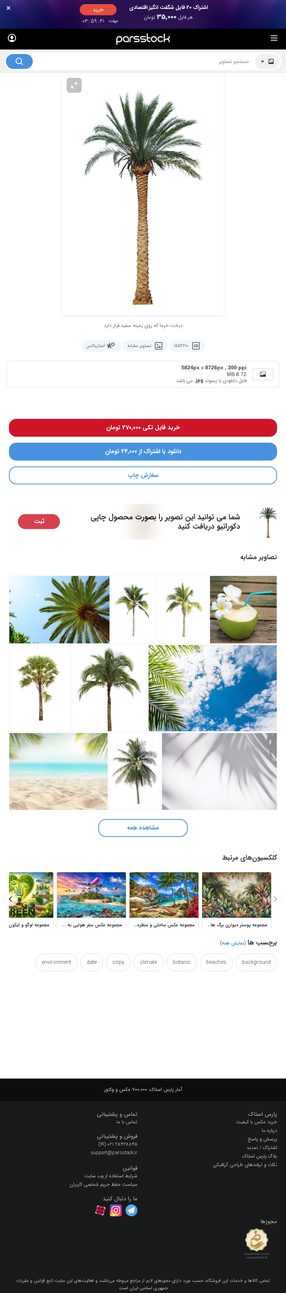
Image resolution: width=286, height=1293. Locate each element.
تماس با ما (127, 1122)
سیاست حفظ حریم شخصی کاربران (103, 1184)
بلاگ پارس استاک (259, 1156)
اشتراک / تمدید (262, 1148)
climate (148, 962)
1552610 (181, 345)
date (92, 962)
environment (56, 962)
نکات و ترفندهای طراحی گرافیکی (245, 1165)
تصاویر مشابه (139, 345)
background (256, 962)
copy (118, 962)
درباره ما (269, 1130)
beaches (216, 962)
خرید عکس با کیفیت (256, 1122)
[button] (213, 1114)
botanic (182, 962)
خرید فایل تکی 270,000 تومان (143, 427)
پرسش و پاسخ (262, 1139)
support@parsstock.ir (113, 1153)
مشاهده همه (143, 827)
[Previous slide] (275, 899)
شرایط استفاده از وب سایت (110, 1176)
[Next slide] (10, 899)
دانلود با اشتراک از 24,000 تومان (143, 451)
